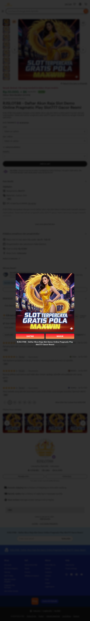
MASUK (60, 336)
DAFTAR (30, 336)
